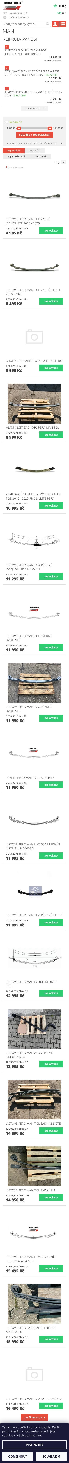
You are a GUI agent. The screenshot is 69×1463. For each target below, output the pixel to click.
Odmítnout (17, 1456)
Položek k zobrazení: (34, 134)
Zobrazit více (32, 108)
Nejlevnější (13, 150)
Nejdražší (35, 150)
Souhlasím (51, 1456)
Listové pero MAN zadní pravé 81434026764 (26, 52)
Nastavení (34, 1445)
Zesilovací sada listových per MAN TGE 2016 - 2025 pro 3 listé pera (32, 72)
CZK (59, 12)
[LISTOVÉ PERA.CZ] (13, 5)
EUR (64, 13)
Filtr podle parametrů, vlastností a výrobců (32, 143)
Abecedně (41, 156)
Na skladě (15, 122)
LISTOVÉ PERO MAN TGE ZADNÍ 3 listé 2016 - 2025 (33, 93)
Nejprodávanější (16, 156)
